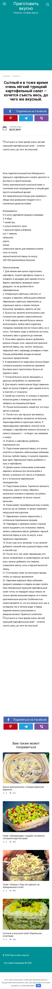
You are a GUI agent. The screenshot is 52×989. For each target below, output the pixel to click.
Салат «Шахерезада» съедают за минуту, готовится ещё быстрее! (24, 837)
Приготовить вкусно (26, 6)
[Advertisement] (26, 42)
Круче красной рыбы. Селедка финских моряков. (23, 788)
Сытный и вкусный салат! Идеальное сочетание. (22, 934)
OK (38, 986)
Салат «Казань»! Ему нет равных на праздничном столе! (21, 885)
